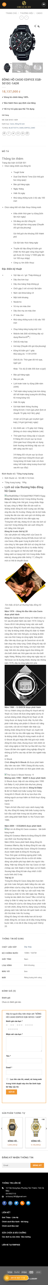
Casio (39, 13)
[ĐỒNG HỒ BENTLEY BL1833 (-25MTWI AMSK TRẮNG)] (35, 1127)
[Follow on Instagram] (10, 1203)
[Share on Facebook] (9, 134)
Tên (8, 1056)
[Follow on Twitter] (16, 1203)
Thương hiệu (26, 13)
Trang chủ (11, 13)
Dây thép (28, 947)
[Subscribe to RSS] (22, 1203)
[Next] (46, 1133)
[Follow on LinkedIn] (28, 1203)
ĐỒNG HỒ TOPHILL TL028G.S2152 (12, 1141)
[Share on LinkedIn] (27, 134)
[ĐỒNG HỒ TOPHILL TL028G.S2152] (12, 1127)
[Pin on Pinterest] (23, 134)
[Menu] (4, 4)
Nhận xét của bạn (14, 1034)
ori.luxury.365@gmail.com (16, 1196)
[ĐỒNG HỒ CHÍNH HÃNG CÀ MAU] (24, 4)
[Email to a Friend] (18, 134)
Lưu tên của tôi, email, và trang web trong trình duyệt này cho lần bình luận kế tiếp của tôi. (24, 1083)
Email (9, 1067)
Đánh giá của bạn (14, 1021)
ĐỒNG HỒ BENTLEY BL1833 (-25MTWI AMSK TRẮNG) (36, 1141)
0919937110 (11, 1194)
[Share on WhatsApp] (4, 134)
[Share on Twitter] (13, 134)
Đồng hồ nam (20, 124)
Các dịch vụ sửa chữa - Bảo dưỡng (16, 1237)
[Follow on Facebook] (4, 1203)
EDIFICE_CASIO (29, 128)
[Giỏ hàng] (44, 4)
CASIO (21, 128)
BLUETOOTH (13, 128)
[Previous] (2, 1133)
